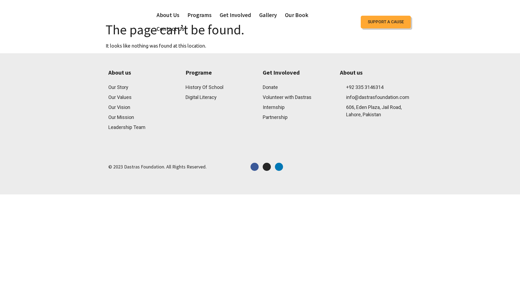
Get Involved (235, 15)
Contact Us (170, 28)
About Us (168, 15)
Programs (199, 15)
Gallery (268, 15)
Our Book (296, 15)
